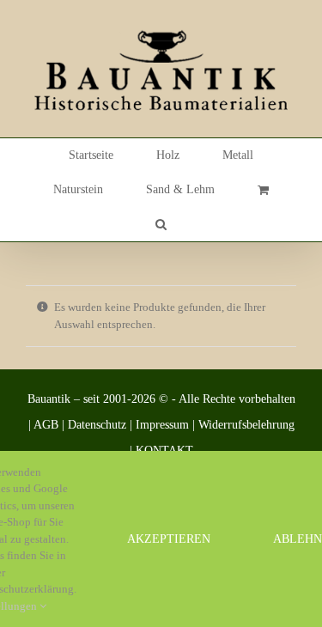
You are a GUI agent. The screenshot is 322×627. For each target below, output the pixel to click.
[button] (161, 224)
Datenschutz (97, 424)
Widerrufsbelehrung (246, 424)
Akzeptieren (168, 539)
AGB (45, 424)
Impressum (162, 424)
